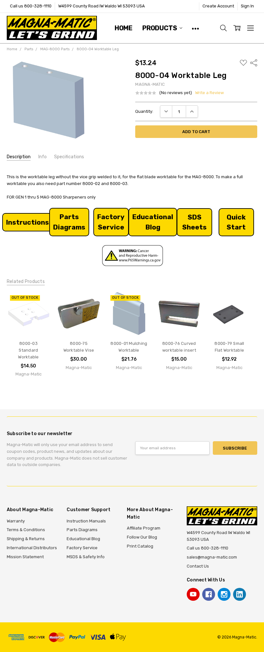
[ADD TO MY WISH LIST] (39, 303)
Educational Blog (83, 538)
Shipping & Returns (26, 538)
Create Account (218, 6)
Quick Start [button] (236, 222)
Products (160, 28)
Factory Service (82, 547)
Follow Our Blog (142, 537)
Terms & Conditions (26, 529)
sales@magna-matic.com (212, 557)
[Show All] (195, 28)
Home (124, 28)
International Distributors (32, 547)
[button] (27, 222)
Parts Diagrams (82, 529)
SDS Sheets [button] (194, 222)
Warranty (16, 521)
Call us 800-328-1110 (31, 6)
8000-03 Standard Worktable (28, 350)
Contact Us (198, 566)
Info (42, 157)
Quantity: (144, 111)
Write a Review (209, 93)
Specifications (69, 157)
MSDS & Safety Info (86, 556)
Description (19, 157)
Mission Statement (25, 556)
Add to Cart (79, 323)
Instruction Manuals (86, 521)
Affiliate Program (143, 528)
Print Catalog (140, 546)
